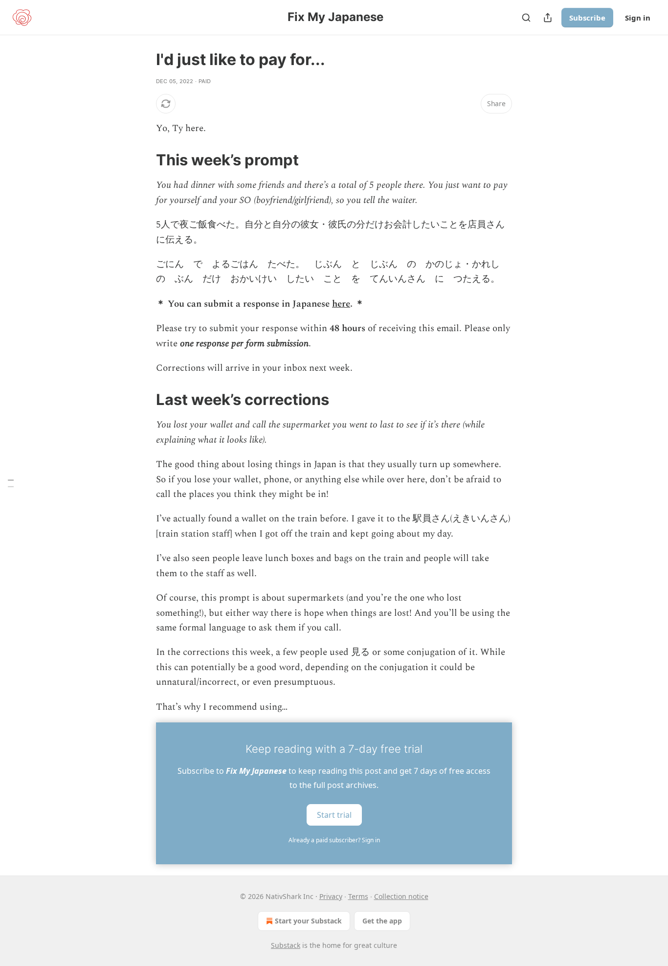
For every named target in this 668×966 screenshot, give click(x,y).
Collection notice (401, 896)
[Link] (142, 160)
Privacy (330, 896)
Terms (358, 896)
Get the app (382, 920)
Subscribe (587, 17)
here (341, 304)
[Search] (526, 17)
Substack (285, 945)
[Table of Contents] (11, 483)
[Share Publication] (547, 17)
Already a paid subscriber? (334, 840)
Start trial (334, 814)
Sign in (637, 17)
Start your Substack (308, 920)
